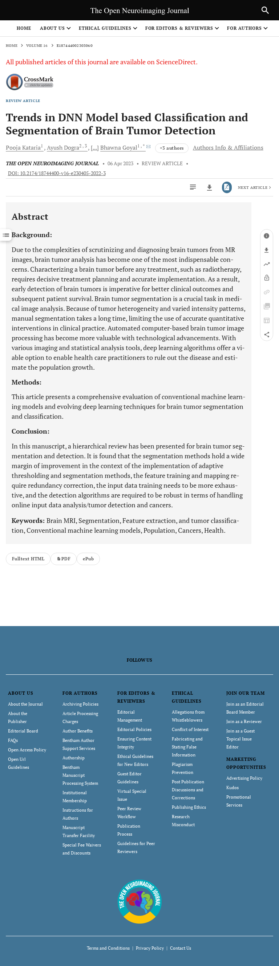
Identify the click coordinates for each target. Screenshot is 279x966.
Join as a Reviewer (244, 721)
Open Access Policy (27, 749)
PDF (65, 558)
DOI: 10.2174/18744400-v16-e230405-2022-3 (57, 173)
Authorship (73, 757)
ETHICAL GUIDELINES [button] (105, 28)
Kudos (232, 787)
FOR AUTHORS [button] (244, 28)
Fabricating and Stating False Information (187, 747)
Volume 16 (37, 45)
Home (24, 28)
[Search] (265, 10)
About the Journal (25, 704)
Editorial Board (23, 731)
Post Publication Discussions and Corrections (188, 789)
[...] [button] (95, 147)
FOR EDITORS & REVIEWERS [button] (179, 28)
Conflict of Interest (190, 729)
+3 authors (172, 148)
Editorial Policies (134, 729)
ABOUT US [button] (52, 28)
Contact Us (180, 948)
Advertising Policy (244, 778)
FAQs (13, 740)
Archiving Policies (80, 704)
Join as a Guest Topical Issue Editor (240, 739)
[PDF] (227, 187)
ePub (88, 558)
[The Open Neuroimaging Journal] (139, 901)
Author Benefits (77, 731)
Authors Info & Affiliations (228, 147)
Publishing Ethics (189, 807)
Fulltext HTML (28, 558)
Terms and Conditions (108, 948)
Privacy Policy (150, 948)
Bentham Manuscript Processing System (80, 775)
